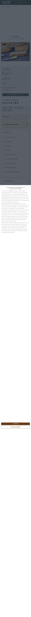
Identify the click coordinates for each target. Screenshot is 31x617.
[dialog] (15, 401)
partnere (11, 190)
